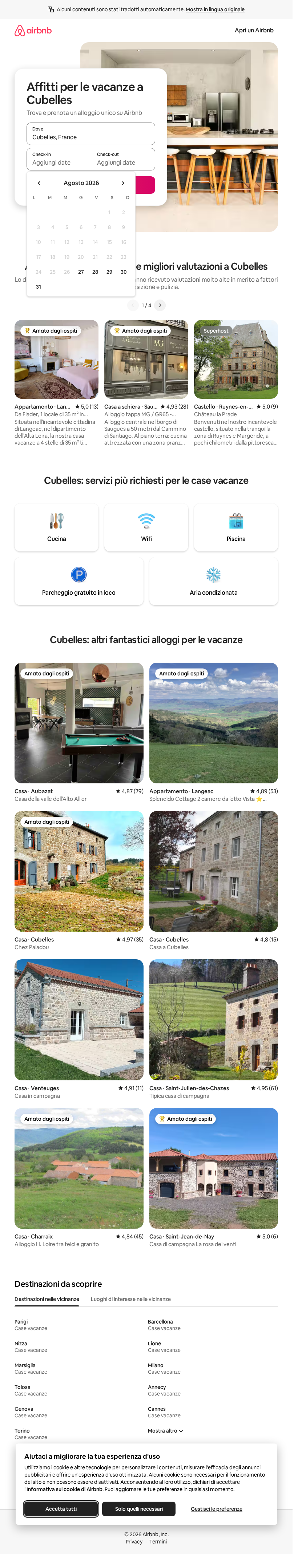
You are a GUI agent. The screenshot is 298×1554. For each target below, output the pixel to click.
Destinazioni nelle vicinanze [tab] (47, 1299)
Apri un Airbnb (254, 30)
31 (38, 287)
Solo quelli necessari (138, 1509)
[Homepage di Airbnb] (33, 30)
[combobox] (90, 137)
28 (95, 272)
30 (124, 272)
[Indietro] (133, 305)
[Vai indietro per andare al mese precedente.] (39, 183)
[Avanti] (160, 305)
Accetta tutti (61, 1509)
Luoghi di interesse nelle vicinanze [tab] (131, 1299)
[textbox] (58, 162)
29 (109, 272)
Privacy (134, 1541)
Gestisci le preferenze (216, 1509)
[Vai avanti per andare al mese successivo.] (123, 183)
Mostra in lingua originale (215, 9)
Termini (158, 1541)
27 (81, 272)
